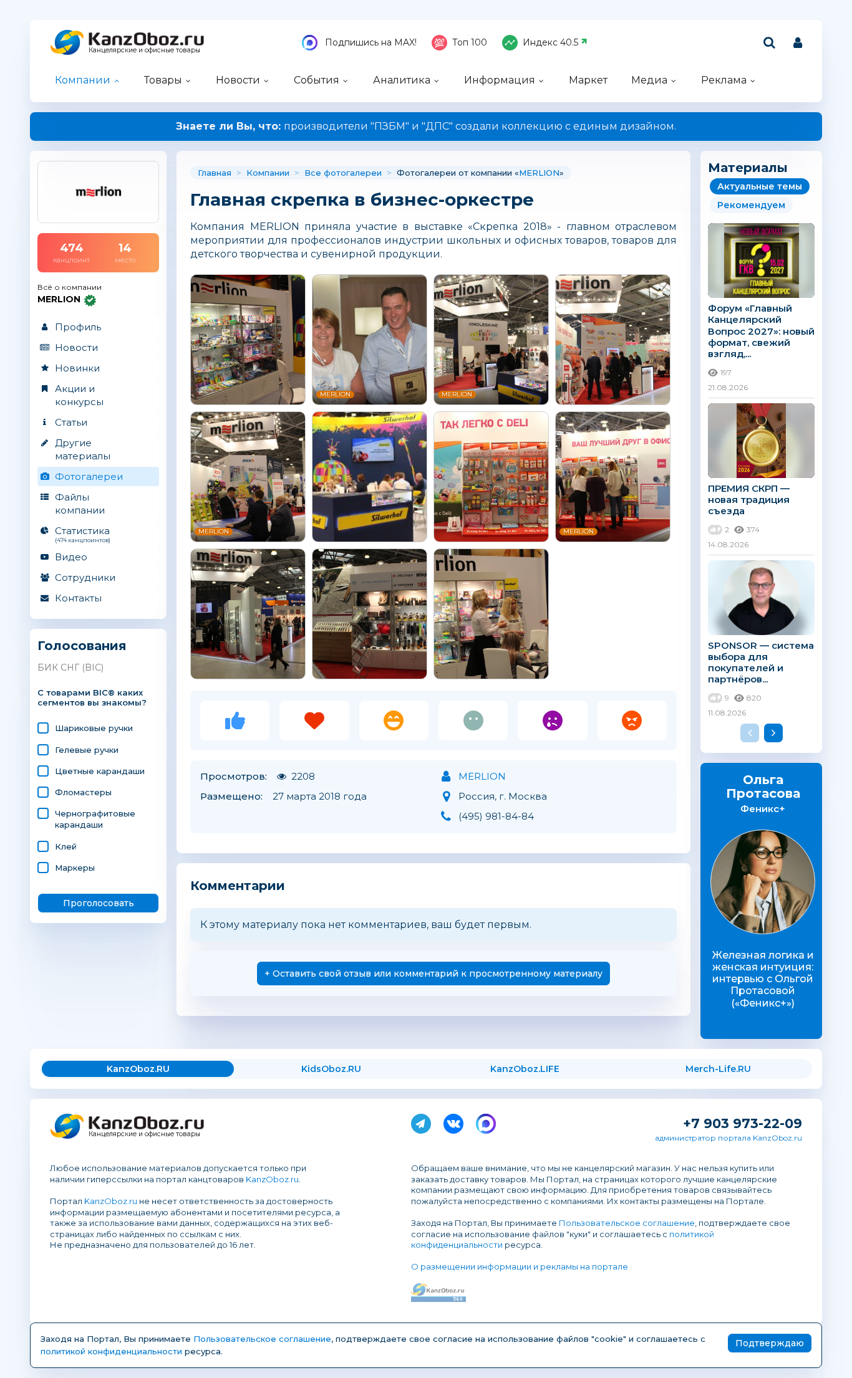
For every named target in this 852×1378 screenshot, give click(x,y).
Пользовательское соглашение (627, 1223)
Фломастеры (83, 792)
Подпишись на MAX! (369, 42)
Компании (82, 80)
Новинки (77, 368)
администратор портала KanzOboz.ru (728, 1137)
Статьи (71, 422)
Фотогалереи (89, 476)
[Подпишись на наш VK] (453, 1121)
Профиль (78, 327)
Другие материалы (82, 449)
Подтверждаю (769, 1343)
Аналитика (401, 80)
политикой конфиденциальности (111, 1351)
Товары (163, 80)
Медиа (649, 80)
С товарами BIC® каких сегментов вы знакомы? (92, 697)
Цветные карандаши (100, 771)
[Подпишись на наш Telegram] (421, 1121)
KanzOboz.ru (272, 1179)
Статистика (82, 534)
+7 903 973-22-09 (742, 1123)
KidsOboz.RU (331, 1068)
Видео (71, 557)
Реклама (724, 80)
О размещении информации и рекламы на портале (519, 1266)
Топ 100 (469, 42)
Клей (66, 846)
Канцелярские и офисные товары (144, 50)
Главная (214, 172)
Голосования (82, 646)
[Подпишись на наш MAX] (486, 1121)
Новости (238, 80)
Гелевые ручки (87, 750)
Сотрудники (85, 577)
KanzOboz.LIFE (524, 1068)
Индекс (550, 42)
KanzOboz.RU (138, 1068)
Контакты (78, 598)
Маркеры (75, 868)
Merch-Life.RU (718, 1068)
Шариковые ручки (94, 728)
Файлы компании (80, 503)
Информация (499, 80)
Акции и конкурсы (79, 395)
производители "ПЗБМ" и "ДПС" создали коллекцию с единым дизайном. (426, 126)
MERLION (539, 172)
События (316, 80)
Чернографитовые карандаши (95, 819)
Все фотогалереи (343, 172)
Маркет (588, 80)
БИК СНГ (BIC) (70, 667)
